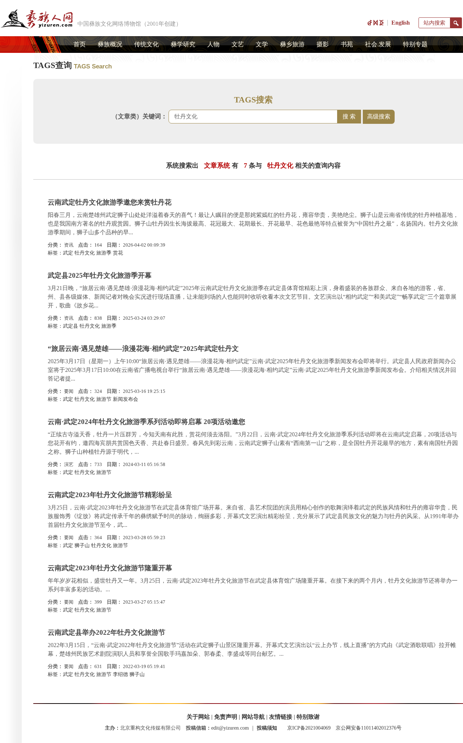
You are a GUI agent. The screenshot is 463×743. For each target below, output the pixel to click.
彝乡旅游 (292, 44)
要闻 (68, 391)
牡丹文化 (85, 253)
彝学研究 (183, 44)
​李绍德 (120, 674)
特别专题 (415, 44)
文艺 (238, 44)
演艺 (68, 464)
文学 (262, 44)
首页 (79, 44)
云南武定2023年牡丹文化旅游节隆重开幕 (110, 568)
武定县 (70, 326)
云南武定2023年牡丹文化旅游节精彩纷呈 (110, 495)
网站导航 (253, 717)
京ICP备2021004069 (309, 728)
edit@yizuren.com (230, 728)
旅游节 (103, 399)
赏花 (118, 253)
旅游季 (103, 253)
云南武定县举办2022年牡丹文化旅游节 (106, 632)
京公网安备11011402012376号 (369, 728)
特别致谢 (308, 717)
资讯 (68, 245)
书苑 (347, 44)
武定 (68, 253)
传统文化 (146, 44)
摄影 (323, 44)
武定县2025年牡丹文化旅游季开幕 (100, 275)
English (400, 23)
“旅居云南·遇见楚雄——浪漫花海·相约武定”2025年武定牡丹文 (143, 348)
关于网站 (198, 717)
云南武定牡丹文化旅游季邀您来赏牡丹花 (109, 202)
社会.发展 (378, 44)
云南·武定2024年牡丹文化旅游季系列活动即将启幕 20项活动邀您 (146, 421)
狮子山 (82, 545)
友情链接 (280, 717)
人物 (213, 44)
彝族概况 (110, 44)
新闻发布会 (125, 399)
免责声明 (225, 717)
